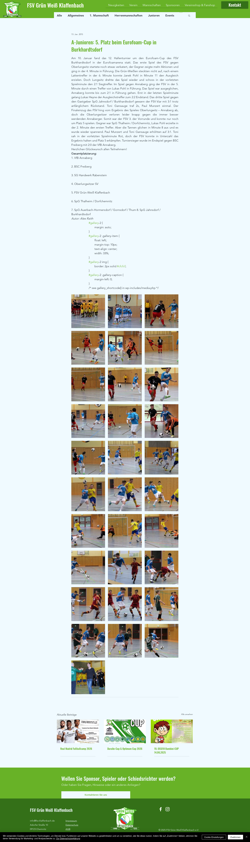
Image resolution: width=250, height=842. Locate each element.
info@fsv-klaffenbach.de (42, 820)
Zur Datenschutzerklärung (68, 838)
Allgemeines (76, 15)
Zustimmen (235, 837)
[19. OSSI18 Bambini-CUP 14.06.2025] (172, 731)
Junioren (154, 15)
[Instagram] (167, 809)
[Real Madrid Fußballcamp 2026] (78, 731)
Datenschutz (72, 825)
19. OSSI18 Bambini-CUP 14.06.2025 (166, 750)
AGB (68, 829)
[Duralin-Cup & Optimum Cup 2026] (125, 731)
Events (169, 15)
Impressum (71, 820)
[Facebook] (160, 809)
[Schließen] (246, 837)
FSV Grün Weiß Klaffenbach (55, 5)
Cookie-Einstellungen (214, 837)
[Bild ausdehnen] (88, 311)
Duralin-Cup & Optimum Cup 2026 (124, 749)
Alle (59, 15)
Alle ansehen (187, 714)
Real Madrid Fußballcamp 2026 (76, 749)
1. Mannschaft (99, 15)
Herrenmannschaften (128, 15)
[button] (189, 15)
